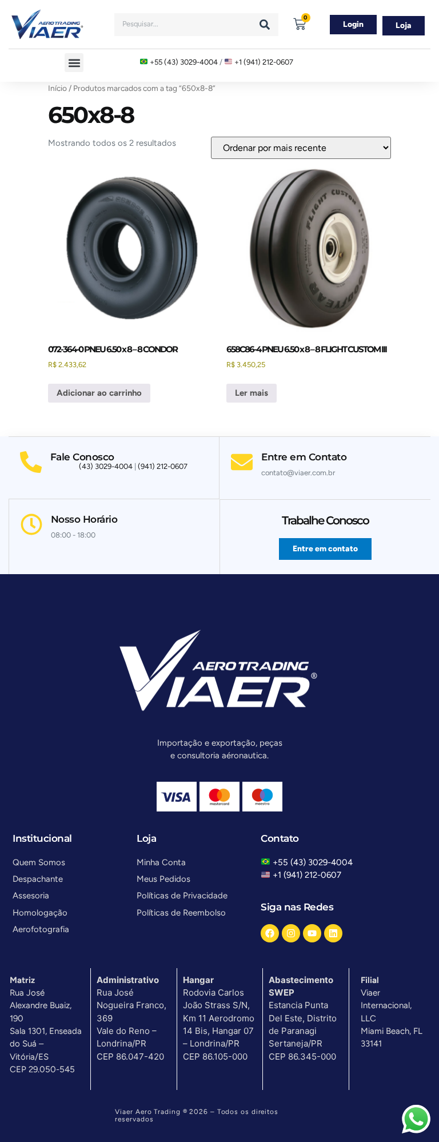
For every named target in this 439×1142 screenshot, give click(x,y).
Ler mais (251, 393)
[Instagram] (291, 933)
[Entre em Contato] (242, 462)
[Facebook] (270, 933)
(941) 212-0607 (162, 466)
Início (57, 88)
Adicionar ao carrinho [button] (99, 393)
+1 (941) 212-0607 (263, 62)
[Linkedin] (333, 933)
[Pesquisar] (264, 24)
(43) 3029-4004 (106, 466)
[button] (74, 62)
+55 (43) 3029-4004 (184, 62)
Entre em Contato (303, 457)
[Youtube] (312, 933)
